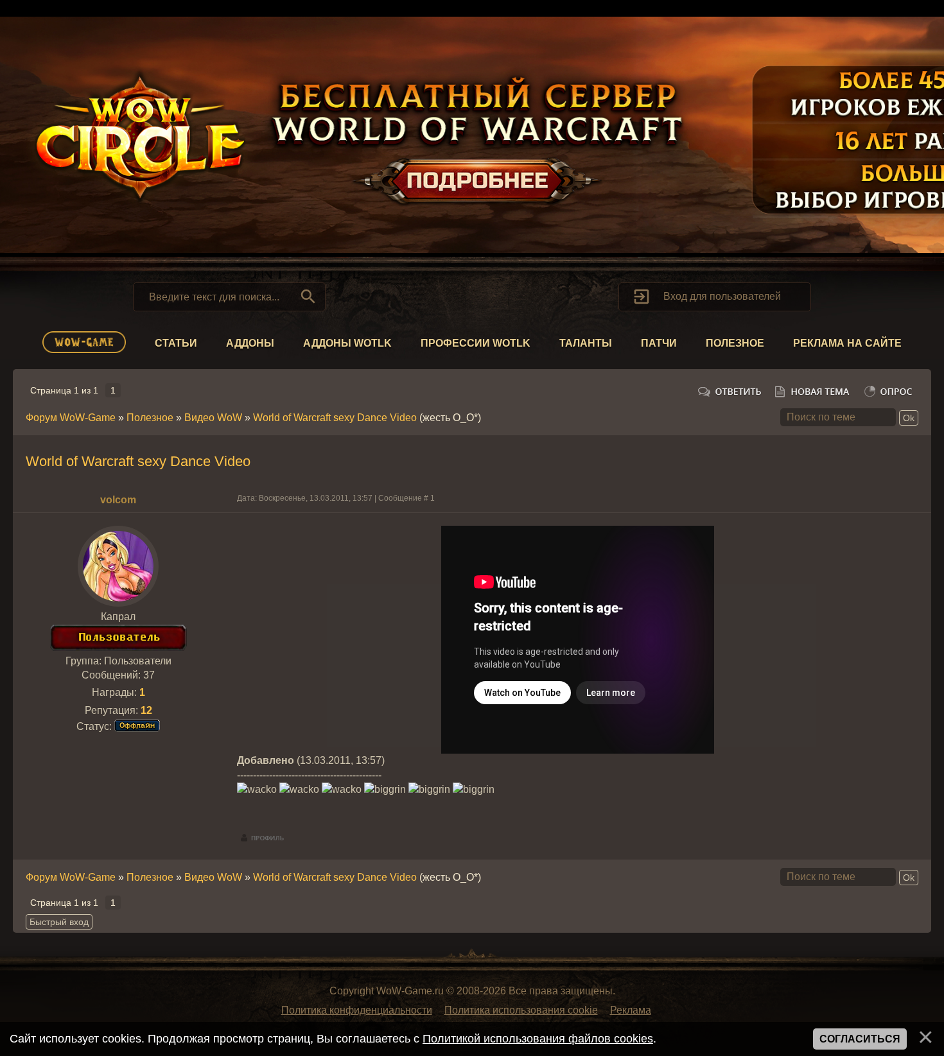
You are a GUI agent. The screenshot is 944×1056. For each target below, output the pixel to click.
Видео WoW (213, 417)
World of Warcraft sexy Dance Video (335, 417)
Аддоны (250, 343)
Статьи (176, 343)
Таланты (585, 343)
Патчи (659, 343)
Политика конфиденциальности (356, 1010)
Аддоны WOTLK (347, 343)
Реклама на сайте (847, 343)
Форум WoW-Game (71, 417)
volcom (118, 499)
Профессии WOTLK (475, 343)
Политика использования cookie (521, 1010)
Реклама (630, 1010)
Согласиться (859, 1039)
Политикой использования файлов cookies (538, 1038)
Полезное (735, 343)
